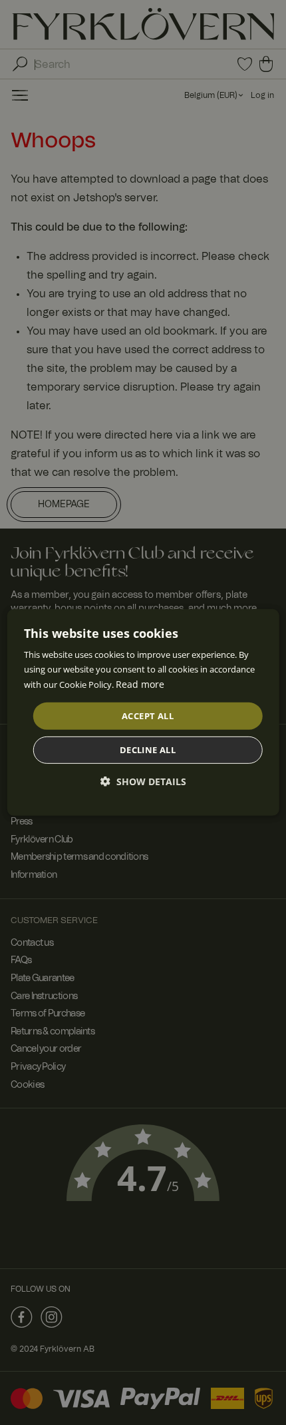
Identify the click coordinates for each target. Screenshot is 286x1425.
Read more (140, 684)
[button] (143, 781)
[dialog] (143, 712)
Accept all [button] (148, 716)
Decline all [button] (148, 750)
